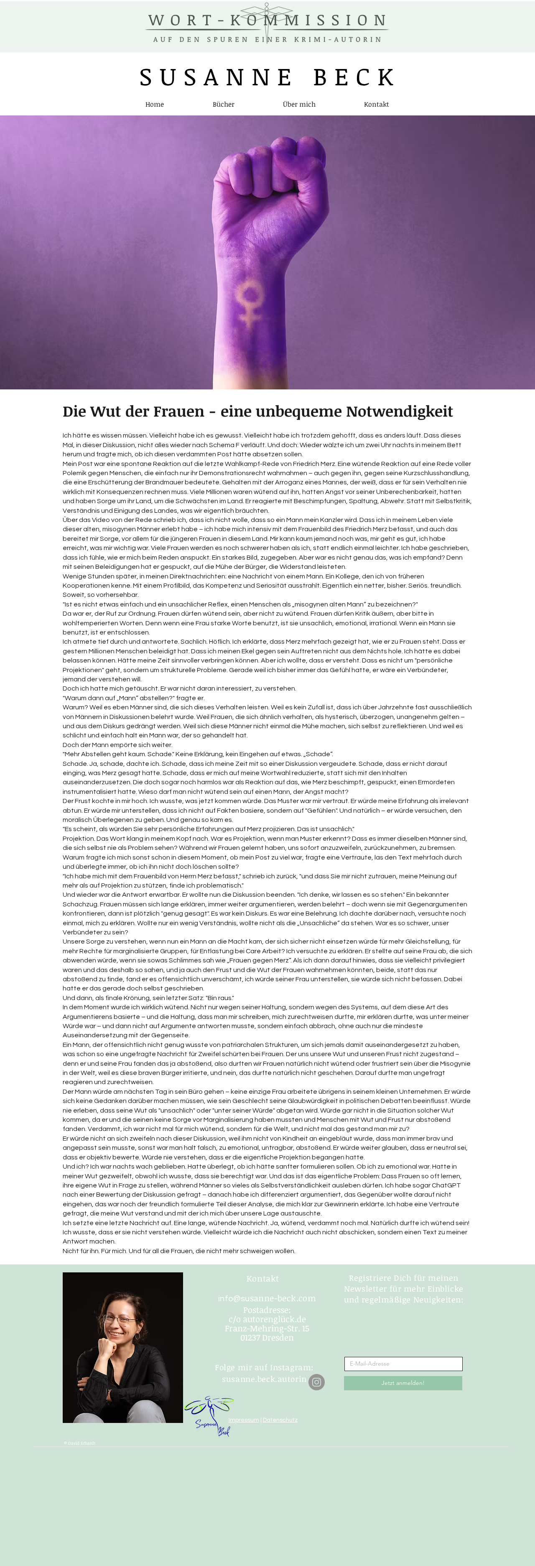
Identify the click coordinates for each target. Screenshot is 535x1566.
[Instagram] (316, 1382)
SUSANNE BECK (269, 75)
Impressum (244, 1420)
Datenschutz (280, 1420)
